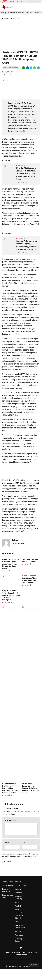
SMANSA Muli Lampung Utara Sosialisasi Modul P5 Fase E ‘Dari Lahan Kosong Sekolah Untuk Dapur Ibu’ (26, 173)
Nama (7, 842)
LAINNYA (34, 964)
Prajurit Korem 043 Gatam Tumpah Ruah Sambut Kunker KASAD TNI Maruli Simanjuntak (11, 595)
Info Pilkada (19, 882)
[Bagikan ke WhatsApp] (34, 68)
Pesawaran (19, 935)
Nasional (18, 889)
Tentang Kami (7, 882)
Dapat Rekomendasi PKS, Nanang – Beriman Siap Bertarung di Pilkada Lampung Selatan (10, 788)
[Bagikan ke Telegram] (38, 68)
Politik (17, 902)
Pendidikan (15, 19)
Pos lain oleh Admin (19, 543)
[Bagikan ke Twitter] (31, 68)
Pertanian (18, 893)
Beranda (5, 19)
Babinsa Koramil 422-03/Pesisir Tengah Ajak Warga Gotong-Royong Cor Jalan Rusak (10, 563)
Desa (17, 922)
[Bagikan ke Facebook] (27, 68)
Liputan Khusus (20, 885)
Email (24, 842)
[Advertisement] (21, 37)
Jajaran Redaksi (8, 885)
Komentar (10, 820)
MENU (4, 1)
